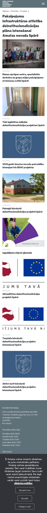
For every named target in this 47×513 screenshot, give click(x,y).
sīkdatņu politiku (23, 483)
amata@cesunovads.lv (11, 417)
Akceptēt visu (24, 490)
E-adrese (7, 423)
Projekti (24, 11)
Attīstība (14, 11)
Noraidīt (24, 498)
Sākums (5, 11)
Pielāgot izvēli (25, 506)
